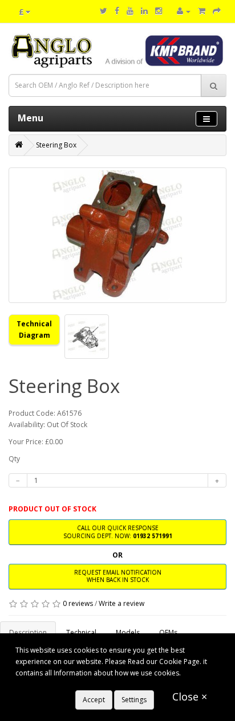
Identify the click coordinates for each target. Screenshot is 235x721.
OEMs (168, 632)
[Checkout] (217, 11)
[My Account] (184, 11)
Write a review (121, 603)
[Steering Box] (117, 235)
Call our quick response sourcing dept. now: (117, 531)
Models (128, 632)
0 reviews (78, 603)
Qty (14, 459)
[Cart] (201, 11)
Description (28, 632)
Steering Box (56, 145)
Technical (81, 632)
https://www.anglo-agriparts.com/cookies (82, 684)
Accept (94, 699)
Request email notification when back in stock (117, 576)
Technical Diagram (34, 329)
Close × (189, 696)
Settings (134, 699)
